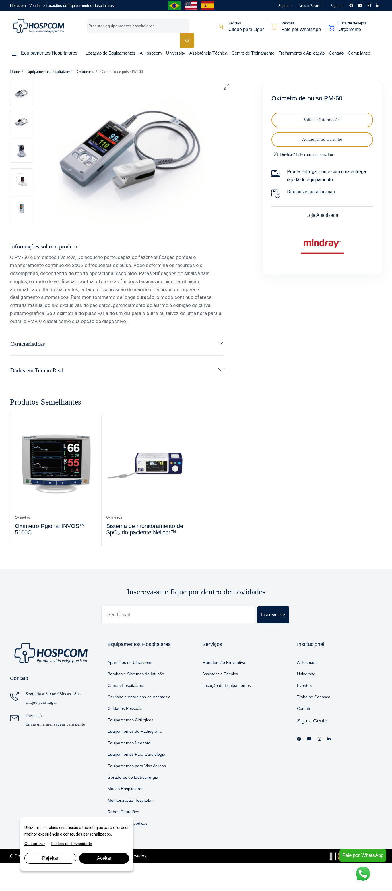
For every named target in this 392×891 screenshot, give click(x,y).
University (306, 674)
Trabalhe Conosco (313, 697)
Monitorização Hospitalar (130, 800)
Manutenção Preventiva (223, 662)
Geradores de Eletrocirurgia (133, 777)
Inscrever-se (273, 614)
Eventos (304, 685)
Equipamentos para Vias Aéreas (137, 766)
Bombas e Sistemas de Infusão (136, 674)
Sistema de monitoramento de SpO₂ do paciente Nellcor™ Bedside (144, 529)
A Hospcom (307, 662)
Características (27, 344)
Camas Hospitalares (126, 685)
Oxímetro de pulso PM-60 (121, 71)
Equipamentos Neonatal (129, 743)
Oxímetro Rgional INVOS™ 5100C (50, 529)
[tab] (21, 93)
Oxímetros (85, 71)
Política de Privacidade (71, 843)
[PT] (174, 5)
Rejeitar (50, 858)
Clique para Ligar (41, 702)
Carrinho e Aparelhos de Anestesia (139, 697)
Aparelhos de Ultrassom (129, 662)
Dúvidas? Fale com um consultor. (307, 154)
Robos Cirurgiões (123, 811)
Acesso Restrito (310, 5)
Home (15, 71)
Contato (304, 708)
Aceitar (104, 858)
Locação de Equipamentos (226, 685)
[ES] (207, 5)
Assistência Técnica (220, 674)
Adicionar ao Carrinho (322, 139)
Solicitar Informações (322, 119)
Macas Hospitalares (125, 788)
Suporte (284, 5)
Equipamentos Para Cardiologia (136, 754)
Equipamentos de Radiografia (135, 731)
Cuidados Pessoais (125, 708)
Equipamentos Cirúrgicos (130, 720)
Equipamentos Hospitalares (48, 71)
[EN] (191, 5)
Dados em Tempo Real (36, 370)
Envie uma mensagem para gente (55, 724)
